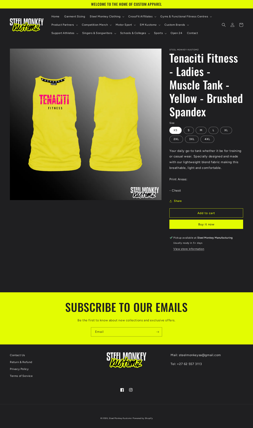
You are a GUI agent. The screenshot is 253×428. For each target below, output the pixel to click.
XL (226, 130)
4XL (207, 139)
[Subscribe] (157, 332)
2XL (176, 139)
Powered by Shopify (143, 418)
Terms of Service (21, 376)
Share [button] (178, 201)
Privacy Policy (19, 369)
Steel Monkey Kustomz (120, 418)
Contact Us (17, 355)
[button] (106, 16)
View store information (188, 249)
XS (175, 130)
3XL (191, 139)
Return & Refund (21, 362)
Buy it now (206, 224)
